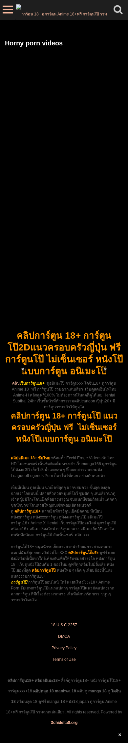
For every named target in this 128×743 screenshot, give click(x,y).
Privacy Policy (64, 648)
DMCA (64, 636)
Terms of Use (64, 659)
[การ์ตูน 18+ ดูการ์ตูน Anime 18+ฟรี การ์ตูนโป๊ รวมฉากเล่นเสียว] (62, 10)
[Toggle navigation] (8, 10)
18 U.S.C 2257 (64, 625)
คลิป (16, 383)
